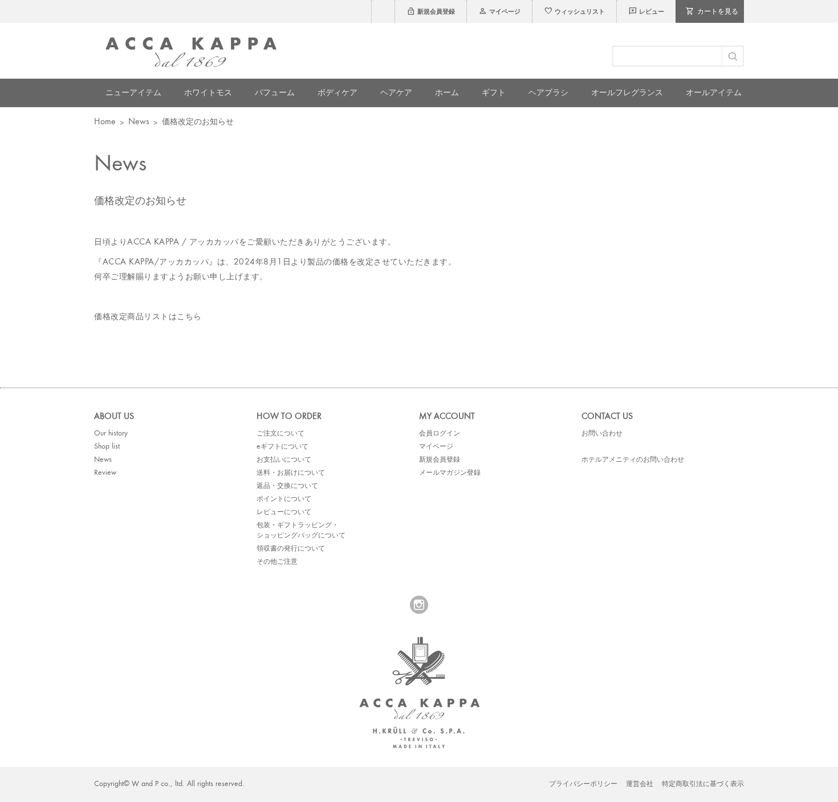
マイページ (499, 12)
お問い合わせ (602, 433)
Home (105, 122)
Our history (111, 433)
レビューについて (284, 512)
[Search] (732, 56)
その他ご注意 (277, 562)
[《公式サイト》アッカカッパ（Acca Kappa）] (190, 52)
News (138, 122)
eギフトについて (282, 446)
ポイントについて (284, 499)
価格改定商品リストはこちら (148, 317)
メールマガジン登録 (450, 473)
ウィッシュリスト (574, 12)
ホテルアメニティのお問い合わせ (632, 460)
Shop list (107, 446)
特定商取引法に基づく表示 (703, 784)
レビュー (646, 12)
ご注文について (280, 433)
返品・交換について (287, 486)
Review (105, 473)
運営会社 (639, 784)
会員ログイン (439, 433)
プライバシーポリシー (583, 784)
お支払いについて (284, 460)
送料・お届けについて (291, 473)
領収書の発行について (291, 548)
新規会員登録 (430, 12)
